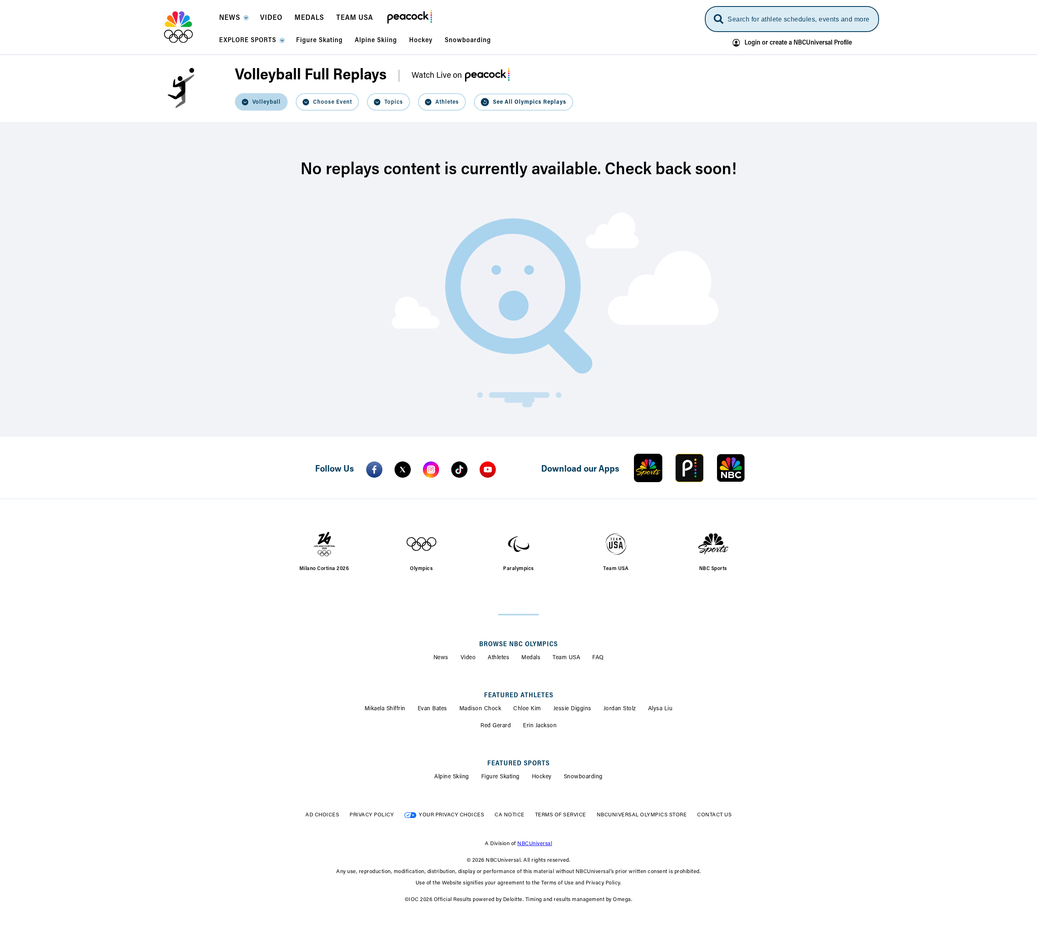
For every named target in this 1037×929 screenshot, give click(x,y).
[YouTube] (488, 469)
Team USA (566, 658)
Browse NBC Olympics (518, 644)
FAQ (598, 658)
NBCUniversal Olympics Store (642, 815)
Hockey (542, 777)
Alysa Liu (660, 709)
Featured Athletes (518, 695)
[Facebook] (374, 469)
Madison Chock (480, 709)
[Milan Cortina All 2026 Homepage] (188, 27)
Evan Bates (432, 709)
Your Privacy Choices (451, 815)
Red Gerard (495, 726)
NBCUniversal (534, 843)
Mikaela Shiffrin (385, 709)
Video (468, 658)
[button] (233, 20)
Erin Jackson (540, 726)
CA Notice (510, 815)
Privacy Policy (372, 815)
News (440, 658)
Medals (530, 658)
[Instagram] (431, 469)
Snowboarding (583, 777)
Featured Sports (518, 764)
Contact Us (714, 815)
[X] (403, 469)
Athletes (498, 658)
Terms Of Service (560, 815)
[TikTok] (459, 469)
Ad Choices (322, 815)
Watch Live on (437, 76)
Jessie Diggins (572, 709)
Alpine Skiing (451, 777)
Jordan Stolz (620, 709)
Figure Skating (500, 777)
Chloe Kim (527, 709)
